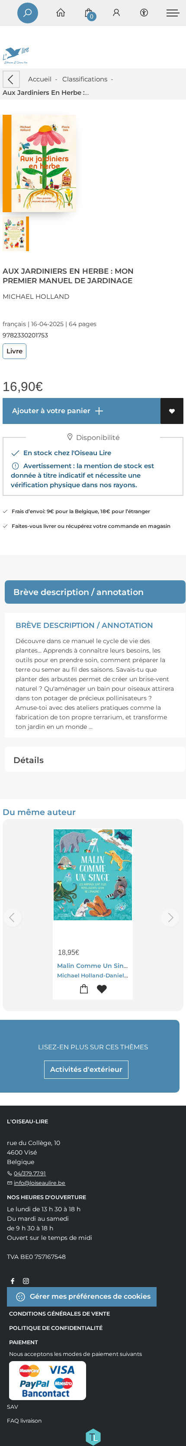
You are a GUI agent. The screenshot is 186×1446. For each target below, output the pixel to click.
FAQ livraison (24, 1420)
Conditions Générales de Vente (59, 1313)
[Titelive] (93, 1436)
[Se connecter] (116, 13)
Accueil (39, 79)
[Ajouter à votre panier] (84, 989)
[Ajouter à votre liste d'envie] (171, 411)
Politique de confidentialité (56, 1328)
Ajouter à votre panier (50, 411)
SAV (12, 1407)
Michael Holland (36, 296)
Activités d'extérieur (86, 1069)
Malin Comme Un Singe (94, 966)
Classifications (84, 79)
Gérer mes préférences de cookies (89, 1296)
